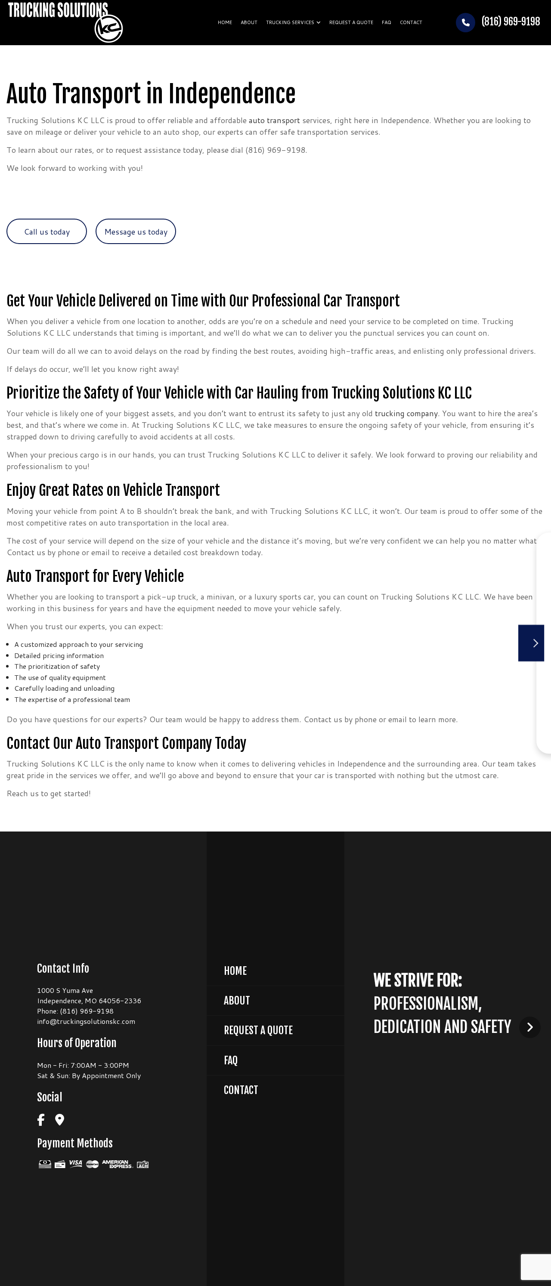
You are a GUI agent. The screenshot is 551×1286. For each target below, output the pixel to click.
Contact (411, 22)
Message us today (135, 231)
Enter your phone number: (419, 602)
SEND (499, 721)
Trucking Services (290, 22)
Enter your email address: (419, 632)
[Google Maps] (59, 1120)
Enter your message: (412, 662)
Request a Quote (351, 22)
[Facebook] (41, 1120)
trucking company (406, 413)
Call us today (47, 231)
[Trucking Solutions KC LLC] (65, 22)
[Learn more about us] (530, 1027)
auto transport (274, 120)
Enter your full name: (413, 573)
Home (225, 22)
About (249, 22)
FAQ (386, 22)
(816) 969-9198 (510, 21)
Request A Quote (258, 1030)
